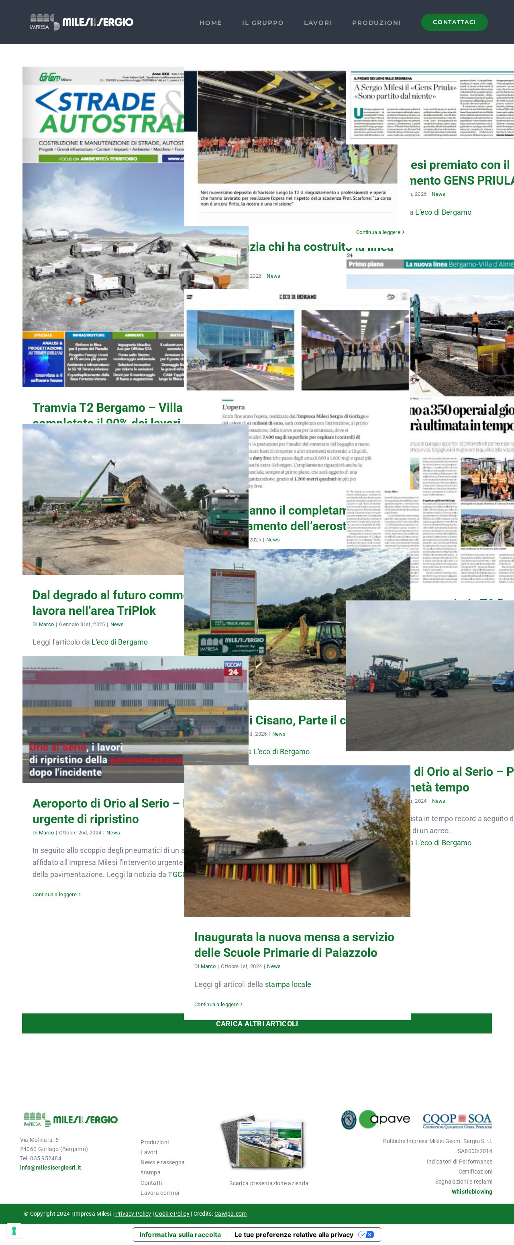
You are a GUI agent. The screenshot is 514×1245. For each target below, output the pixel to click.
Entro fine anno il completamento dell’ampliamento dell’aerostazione (297, 376)
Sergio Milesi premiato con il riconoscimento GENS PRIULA (459, 92)
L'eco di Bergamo (443, 212)
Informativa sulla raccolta (180, 1235)
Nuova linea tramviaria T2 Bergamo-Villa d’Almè (459, 405)
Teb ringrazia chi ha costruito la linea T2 (297, 138)
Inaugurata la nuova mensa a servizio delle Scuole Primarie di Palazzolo (297, 828)
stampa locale (288, 984)
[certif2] (416, 1113)
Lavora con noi (160, 1193)
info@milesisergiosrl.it (50, 1167)
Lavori (149, 1152)
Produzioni (155, 1142)
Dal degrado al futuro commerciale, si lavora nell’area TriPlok (135, 486)
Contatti (151, 1183)
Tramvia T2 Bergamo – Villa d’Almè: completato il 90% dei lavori (135, 214)
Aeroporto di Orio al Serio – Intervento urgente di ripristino (135, 706)
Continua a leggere (378, 232)
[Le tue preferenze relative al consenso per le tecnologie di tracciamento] (14, 1231)
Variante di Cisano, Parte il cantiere (297, 616)
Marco (46, 624)
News (273, 276)
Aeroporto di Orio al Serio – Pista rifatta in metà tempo (459, 663)
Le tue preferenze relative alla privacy (294, 1235)
